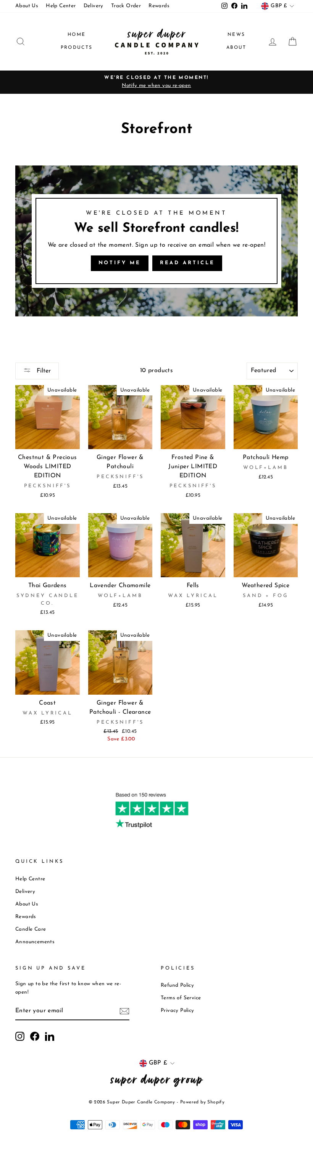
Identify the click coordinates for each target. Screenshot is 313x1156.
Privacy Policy (177, 1010)
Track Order (126, 5)
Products (77, 47)
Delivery (93, 5)
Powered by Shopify (202, 1102)
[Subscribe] (124, 1011)
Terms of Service (181, 997)
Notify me (119, 262)
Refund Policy (177, 985)
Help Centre (30, 879)
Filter (43, 371)
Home (77, 34)
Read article (187, 262)
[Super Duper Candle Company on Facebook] (34, 1036)
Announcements (35, 941)
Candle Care (30, 929)
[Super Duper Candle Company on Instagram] (19, 1036)
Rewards (158, 5)
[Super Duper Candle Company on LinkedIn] (49, 1036)
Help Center (61, 5)
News (236, 34)
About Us (26, 5)
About (236, 47)
